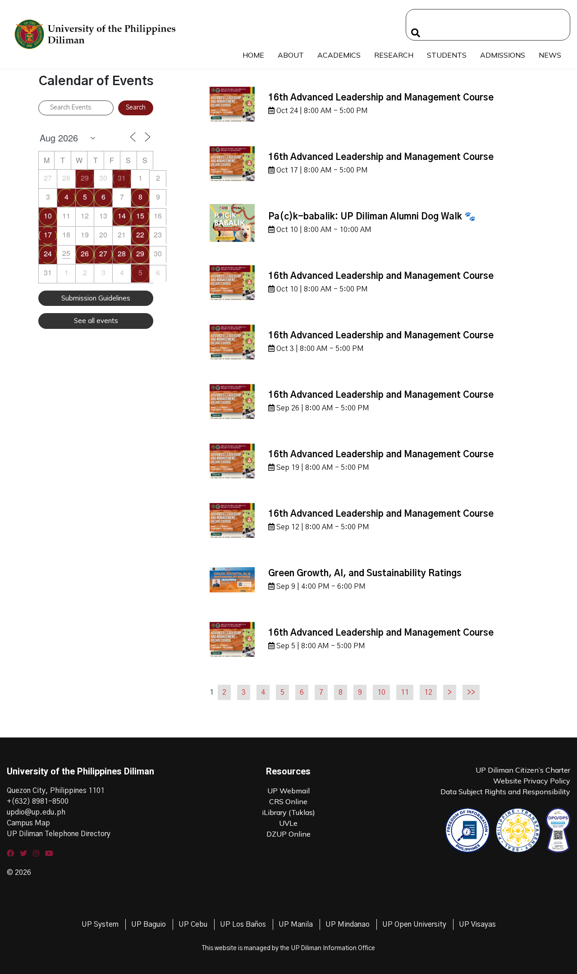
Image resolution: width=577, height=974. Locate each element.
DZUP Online (288, 833)
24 (48, 253)
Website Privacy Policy (531, 780)
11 (405, 692)
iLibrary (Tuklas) (288, 812)
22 (140, 234)
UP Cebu (193, 924)
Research (393, 54)
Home (253, 54)
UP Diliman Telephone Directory (58, 833)
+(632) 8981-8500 (38, 801)
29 (85, 178)
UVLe (288, 823)
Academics (339, 54)
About (291, 54)
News (550, 54)
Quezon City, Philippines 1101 (56, 790)
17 (48, 234)
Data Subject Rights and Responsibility (505, 791)
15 (140, 215)
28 (122, 253)
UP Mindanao (347, 924)
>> (471, 692)
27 (103, 253)
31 (122, 178)
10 (48, 215)
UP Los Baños (243, 924)
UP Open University (414, 924)
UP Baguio (148, 924)
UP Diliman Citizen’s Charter (523, 769)
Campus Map (28, 823)
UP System (100, 924)
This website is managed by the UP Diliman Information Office (288, 948)
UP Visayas (477, 924)
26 (85, 253)
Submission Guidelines (95, 298)
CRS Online (288, 801)
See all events (96, 320)
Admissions (502, 54)
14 (122, 215)
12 (428, 692)
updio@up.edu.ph (36, 812)
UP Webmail (288, 790)
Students (447, 54)
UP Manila (296, 924)
